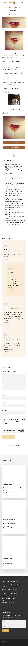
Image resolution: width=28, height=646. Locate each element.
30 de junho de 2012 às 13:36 (11, 339)
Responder (7, 259)
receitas (8, 7)
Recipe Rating (6, 371)
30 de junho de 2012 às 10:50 (11, 308)
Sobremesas (17, 7)
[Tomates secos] (14, 552)
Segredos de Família (8, 602)
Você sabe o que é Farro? (9, 593)
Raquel (6, 307)
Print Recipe (14, 142)
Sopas (10, 484)
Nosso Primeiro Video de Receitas (12, 585)
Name (4, 395)
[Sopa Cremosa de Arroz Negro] (14, 481)
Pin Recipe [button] (15, 147)
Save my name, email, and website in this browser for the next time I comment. (13, 421)
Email (4, 403)
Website (4, 410)
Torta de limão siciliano (8, 598)
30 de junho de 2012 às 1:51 (14, 274)
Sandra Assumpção (9, 338)
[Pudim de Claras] (14, 517)
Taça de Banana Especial (9, 589)
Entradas (5, 555)
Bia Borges (8, 14)
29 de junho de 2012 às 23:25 (11, 250)
